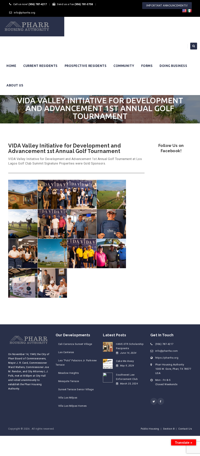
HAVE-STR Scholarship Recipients (130, 346)
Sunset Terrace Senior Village (76, 389)
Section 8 (169, 428)
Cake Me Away (125, 361)
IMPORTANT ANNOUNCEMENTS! (167, 5)
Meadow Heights (68, 372)
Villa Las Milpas (67, 397)
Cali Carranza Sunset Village (75, 344)
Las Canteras (66, 352)
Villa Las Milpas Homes (72, 405)
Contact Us (185, 428)
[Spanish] (189, 11)
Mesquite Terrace (68, 381)
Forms (147, 65)
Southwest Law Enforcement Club (127, 376)
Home (11, 65)
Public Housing (150, 428)
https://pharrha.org (167, 357)
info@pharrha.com (166, 350)
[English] (184, 11)
